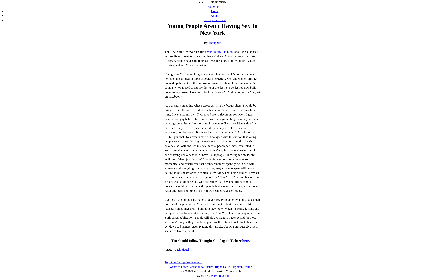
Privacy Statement (215, 20)
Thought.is (212, 6)
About (215, 15)
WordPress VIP (220, 275)
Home (214, 11)
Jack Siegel (182, 249)
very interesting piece (220, 51)
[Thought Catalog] (218, 2)
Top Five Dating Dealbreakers (183, 262)
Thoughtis (214, 42)
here (245, 241)
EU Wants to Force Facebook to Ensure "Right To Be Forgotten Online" (209, 266)
